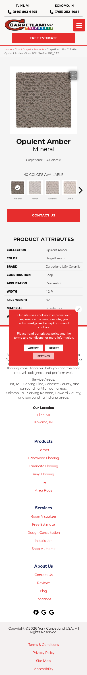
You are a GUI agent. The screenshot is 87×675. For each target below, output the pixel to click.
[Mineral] (17, 187)
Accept (33, 348)
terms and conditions (29, 337)
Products (39, 49)
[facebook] (36, 612)
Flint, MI (43, 415)
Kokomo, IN (43, 422)
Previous (6, 188)
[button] (43, 38)
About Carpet (22, 49)
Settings (43, 356)
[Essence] (52, 187)
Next (80, 188)
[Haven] (35, 187)
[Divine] (70, 187)
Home (8, 49)
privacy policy (49, 333)
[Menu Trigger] (79, 25)
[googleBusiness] (44, 612)
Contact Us (43, 215)
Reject (54, 348)
